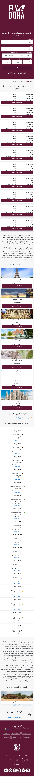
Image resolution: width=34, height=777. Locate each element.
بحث (17, 67)
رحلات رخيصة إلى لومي (17, 702)
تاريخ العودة (14, 52)
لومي (9, 717)
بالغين (30, 59)
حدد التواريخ (17, 440)
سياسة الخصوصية (10, 755)
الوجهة (31, 46)
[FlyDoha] (17, 9)
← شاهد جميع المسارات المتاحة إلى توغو (22, 705)
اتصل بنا (17, 760)
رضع (10, 59)
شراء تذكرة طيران (17, 285)
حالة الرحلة (16, 764)
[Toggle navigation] (29, 3)
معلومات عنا (9, 760)
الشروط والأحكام (22, 755)
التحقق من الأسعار (17, 102)
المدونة (25, 760)
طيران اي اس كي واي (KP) (23, 418)
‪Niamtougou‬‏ (17, 717)
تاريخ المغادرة (29, 52)
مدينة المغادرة (29, 39)
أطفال (20, 59)
